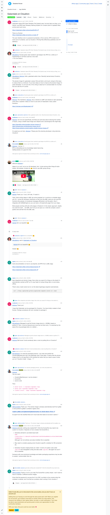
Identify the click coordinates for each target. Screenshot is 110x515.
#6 (61, 144)
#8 (61, 192)
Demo (92, 3)
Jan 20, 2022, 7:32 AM (27, 220)
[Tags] (2, 8)
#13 (61, 303)
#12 (61, 278)
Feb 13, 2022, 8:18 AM (25, 351)
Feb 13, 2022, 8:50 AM (33, 425)
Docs (96, 3)
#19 (61, 425)
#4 (61, 97)
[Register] (108, 5)
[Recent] (2, 5)
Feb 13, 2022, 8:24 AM (33, 370)
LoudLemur (15, 21)
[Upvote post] (58, 45)
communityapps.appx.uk (45, 153)
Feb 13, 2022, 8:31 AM (25, 404)
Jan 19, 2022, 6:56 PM (28, 161)
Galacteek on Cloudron (30, 240)
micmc (14, 52)
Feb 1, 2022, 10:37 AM (25, 238)
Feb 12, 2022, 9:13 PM (27, 338)
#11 (61, 261)
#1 (61, 21)
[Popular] (2, 11)
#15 (61, 338)
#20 (61, 470)
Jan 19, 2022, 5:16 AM (25, 74)
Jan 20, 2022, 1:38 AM (25, 192)
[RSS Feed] (53, 17)
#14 (61, 321)
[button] (2, 510)
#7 (61, 161)
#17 (61, 370)
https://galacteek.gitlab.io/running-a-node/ (24, 35)
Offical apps (75, 3)
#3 (61, 74)
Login (16, 510)
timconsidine (15, 144)
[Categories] (2, 2)
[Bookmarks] (2, 14)
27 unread (70, 44)
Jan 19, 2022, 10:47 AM (33, 144)
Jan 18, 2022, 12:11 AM (25, 52)
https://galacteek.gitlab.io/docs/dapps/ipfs (24, 270)
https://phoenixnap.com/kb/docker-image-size (25, 126)
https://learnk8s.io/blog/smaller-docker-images (25, 124)
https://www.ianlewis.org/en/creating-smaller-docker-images (29, 128)
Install (100, 3)
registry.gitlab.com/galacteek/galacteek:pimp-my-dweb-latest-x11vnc (32, 411)
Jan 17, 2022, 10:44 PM (27, 21)
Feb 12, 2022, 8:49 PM (25, 321)
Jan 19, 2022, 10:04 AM (27, 97)
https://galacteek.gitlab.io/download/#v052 (24, 30)
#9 (61, 220)
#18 (61, 404)
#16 (61, 351)
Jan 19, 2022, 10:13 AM (27, 117)
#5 (61, 117)
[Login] (108, 2)
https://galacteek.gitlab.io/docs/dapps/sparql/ (25, 267)
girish (13, 161)
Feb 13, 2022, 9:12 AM (25, 470)
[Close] (60, 492)
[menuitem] (108, 2)
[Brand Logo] (10, 3)
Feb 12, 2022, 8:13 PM (27, 303)
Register (11, 510)
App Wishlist (12, 17)
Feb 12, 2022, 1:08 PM (25, 278)
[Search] (2, 17)
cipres (13, 74)
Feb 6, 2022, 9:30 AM (25, 261)
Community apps (84, 3)
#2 (61, 52)
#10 (61, 238)
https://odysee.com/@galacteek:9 (22, 106)
